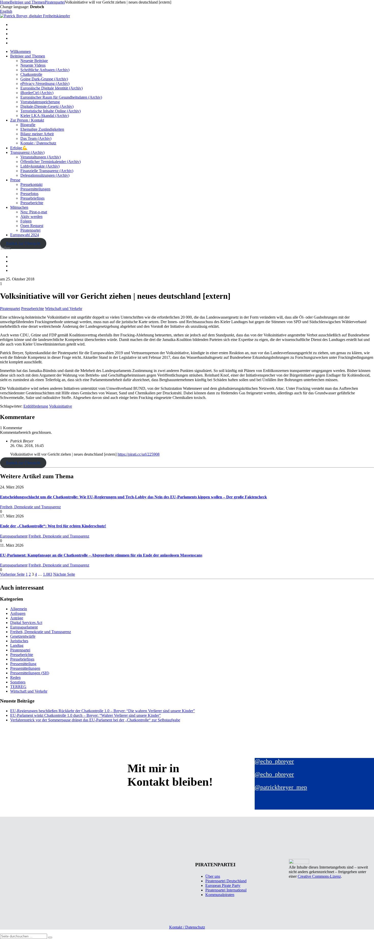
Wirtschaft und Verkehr (63, 308)
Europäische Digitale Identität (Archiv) (51, 88)
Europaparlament (13, 536)
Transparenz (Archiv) (27, 152)
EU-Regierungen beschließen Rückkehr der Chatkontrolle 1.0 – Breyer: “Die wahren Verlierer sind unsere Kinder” (102, 711)
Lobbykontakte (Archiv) (40, 166)
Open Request (31, 225)
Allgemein (18, 609)
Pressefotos (29, 193)
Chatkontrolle (31, 74)
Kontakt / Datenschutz (38, 143)
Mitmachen (19, 207)
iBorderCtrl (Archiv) (36, 93)
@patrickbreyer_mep (281, 787)
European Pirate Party (222, 885)
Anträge (16, 618)
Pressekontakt (31, 184)
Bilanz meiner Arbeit (37, 134)
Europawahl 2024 (24, 235)
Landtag (16, 645)
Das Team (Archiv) (35, 138)
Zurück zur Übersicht (23, 243)
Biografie (27, 125)
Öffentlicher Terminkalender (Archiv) (50, 161)
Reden (15, 677)
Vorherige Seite (12, 574)
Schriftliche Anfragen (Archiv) (44, 70)
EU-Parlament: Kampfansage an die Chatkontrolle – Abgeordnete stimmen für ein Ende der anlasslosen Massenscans (101, 555)
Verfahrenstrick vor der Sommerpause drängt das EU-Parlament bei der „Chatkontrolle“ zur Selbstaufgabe (95, 720)
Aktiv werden (31, 216)
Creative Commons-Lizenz (319, 876)
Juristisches (19, 641)
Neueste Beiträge (34, 60)
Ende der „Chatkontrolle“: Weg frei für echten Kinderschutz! (53, 526)
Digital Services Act (26, 622)
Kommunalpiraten (219, 894)
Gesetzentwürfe (22, 636)
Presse (15, 180)
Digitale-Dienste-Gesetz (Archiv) (47, 106)
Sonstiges (17, 682)
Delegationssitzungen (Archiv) (44, 175)
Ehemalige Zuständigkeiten (42, 129)
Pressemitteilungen (35, 189)
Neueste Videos (33, 65)
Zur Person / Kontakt (27, 120)
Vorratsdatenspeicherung (40, 102)
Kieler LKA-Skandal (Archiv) (44, 115)
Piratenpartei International (226, 890)
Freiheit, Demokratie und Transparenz (30, 507)
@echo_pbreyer (274, 761)
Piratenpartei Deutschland (226, 881)
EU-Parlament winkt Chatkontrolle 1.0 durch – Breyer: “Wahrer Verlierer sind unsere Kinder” (85, 715)
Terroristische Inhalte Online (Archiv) (50, 111)
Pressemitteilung (23, 664)
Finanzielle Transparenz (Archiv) (46, 171)
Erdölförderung (35, 406)
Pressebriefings (32, 198)
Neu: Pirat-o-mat (33, 212)
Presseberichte (31, 203)
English (6, 11)
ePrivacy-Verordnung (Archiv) (44, 83)
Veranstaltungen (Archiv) (40, 157)
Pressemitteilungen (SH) (29, 673)
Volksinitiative (60, 406)
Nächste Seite (64, 574)
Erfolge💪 (18, 148)
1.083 (47, 574)
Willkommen (20, 51)
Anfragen (17, 613)
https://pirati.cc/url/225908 (139, 454)
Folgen (26, 221)
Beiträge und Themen (27, 56)
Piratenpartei (30, 230)
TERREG (18, 686)
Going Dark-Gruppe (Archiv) (44, 79)
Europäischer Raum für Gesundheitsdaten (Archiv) (61, 97)
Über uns (212, 876)
